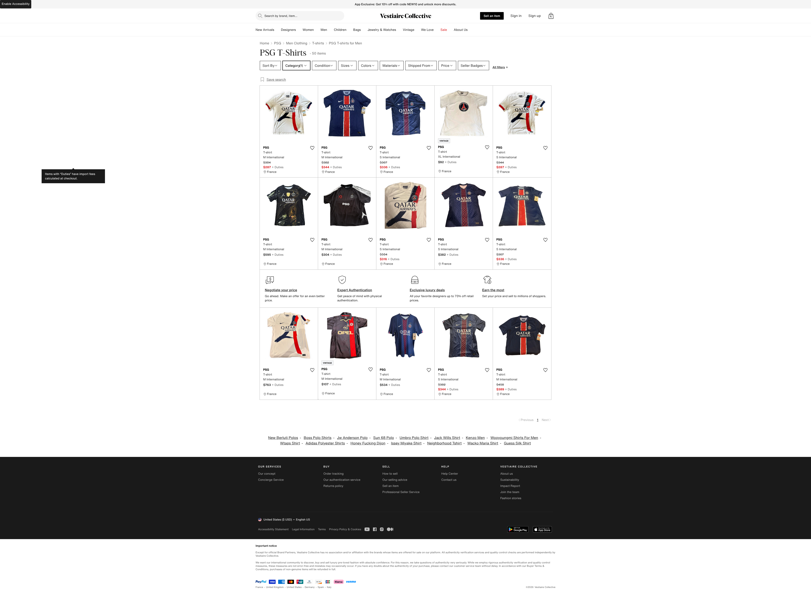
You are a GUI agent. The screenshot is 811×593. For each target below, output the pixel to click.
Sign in (516, 16)
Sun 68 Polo (383, 437)
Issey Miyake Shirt (406, 443)
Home (264, 43)
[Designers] (299, 29)
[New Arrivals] (277, 29)
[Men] (330, 29)
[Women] (317, 29)
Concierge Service (271, 480)
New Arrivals (265, 29)
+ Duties (277, 167)
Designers (288, 29)
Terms (322, 529)
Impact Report (510, 486)
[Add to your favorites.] (312, 147)
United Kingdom (275, 587)
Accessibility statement (273, 529)
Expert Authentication (354, 289)
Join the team (509, 492)
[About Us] (471, 29)
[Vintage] (417, 29)
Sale (444, 29)
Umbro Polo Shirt (414, 437)
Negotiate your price (281, 289)
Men (324, 29)
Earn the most (493, 289)
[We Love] (437, 29)
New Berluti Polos (283, 437)
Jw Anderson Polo (352, 437)
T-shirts (318, 43)
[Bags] (364, 29)
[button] (551, 16)
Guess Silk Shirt (517, 443)
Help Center (449, 473)
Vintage (408, 29)
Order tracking (333, 473)
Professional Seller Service (400, 492)
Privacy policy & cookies (345, 529)
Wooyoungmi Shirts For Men (514, 437)
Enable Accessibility (16, 4)
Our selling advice (394, 480)
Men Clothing (296, 43)
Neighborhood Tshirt (444, 443)
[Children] (349, 29)
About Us (461, 29)
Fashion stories (510, 498)
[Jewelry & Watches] (399, 29)
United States (294, 587)
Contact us (449, 480)
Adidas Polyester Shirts (325, 443)
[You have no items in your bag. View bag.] (551, 16)
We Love (427, 29)
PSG (277, 43)
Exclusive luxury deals (427, 289)
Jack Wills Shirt (447, 437)
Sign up (534, 16)
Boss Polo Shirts (317, 437)
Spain (321, 587)
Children (340, 29)
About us (506, 473)
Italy (329, 587)
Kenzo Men (475, 437)
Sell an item (492, 16)
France (259, 587)
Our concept (266, 473)
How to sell (389, 473)
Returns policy (333, 486)
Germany (310, 587)
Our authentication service (341, 480)
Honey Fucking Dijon (368, 443)
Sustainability (509, 480)
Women (308, 29)
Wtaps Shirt (290, 443)
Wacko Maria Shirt (482, 443)
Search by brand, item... (280, 16)
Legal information (303, 529)
